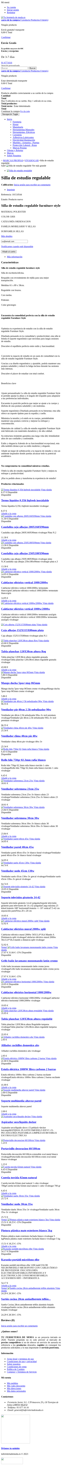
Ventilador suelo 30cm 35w (17, 1204)
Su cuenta (11, 7)
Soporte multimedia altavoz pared (21, 1100)
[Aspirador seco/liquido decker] (16, 1116)
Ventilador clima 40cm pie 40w (19, 735)
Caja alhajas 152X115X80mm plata (22, 630)
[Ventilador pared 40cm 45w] (15, 839)
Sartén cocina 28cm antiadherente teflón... (26, 1299)
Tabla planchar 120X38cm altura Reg (23, 651)
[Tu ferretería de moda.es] (13, 17)
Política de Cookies (16, 1369)
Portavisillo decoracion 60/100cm (20, 1148)
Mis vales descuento (16, 1386)
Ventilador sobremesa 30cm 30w (20, 818)
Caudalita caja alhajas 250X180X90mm (25, 553)
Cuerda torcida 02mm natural (19, 1177)
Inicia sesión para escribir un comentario (32, 185)
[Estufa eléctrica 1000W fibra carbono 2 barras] (23, 1058)
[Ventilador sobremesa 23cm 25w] (17, 780)
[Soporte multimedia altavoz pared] (17, 1090)
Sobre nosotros (13, 1364)
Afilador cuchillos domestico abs (20, 1045)
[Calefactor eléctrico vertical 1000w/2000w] (22, 603)
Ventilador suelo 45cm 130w (17, 870)
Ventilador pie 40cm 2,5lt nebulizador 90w (26, 709)
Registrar (11, 12)
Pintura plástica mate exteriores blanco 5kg (26, 1230)
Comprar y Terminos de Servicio (22, 1372)
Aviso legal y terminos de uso (20, 1359)
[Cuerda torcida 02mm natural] (16, 1167)
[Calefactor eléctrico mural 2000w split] (20, 921)
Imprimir (11, 189)
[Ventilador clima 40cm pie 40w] (16, 728)
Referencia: (6, 194)
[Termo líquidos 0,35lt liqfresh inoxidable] (21, 489)
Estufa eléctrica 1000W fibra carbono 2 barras (28, 1069)
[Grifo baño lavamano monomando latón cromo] (30, 947)
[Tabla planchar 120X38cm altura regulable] (22, 1010)
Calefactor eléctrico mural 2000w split (23, 928)
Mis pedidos (12, 1383)
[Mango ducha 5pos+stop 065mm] (17, 672)
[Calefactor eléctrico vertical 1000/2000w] (21, 571)
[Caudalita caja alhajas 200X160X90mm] (20, 516)
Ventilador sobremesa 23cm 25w (20, 788)
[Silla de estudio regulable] (19, 170)
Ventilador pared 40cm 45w (17, 847)
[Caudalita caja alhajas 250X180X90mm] (20, 542)
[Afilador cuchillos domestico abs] (17, 1037)
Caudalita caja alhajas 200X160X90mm (25, 526)
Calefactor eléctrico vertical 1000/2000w (24, 582)
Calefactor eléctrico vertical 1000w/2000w (25, 608)
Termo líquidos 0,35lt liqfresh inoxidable (25, 500)
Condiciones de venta (17, 1366)
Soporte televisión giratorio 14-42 (20, 897)
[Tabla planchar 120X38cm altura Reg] (19, 640)
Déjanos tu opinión (10, 1448)
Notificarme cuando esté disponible (17, 246)
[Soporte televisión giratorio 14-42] (17, 886)
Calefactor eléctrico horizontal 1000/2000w (26, 992)
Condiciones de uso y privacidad (22, 1361)
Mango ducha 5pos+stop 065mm (20, 683)
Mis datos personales (16, 1391)
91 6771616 (6, 62)
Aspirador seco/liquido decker (18, 1122)
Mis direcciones (14, 1388)
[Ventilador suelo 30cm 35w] (15, 1196)
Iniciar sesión (13, 10)
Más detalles (6, 236)
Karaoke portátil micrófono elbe (20, 1259)
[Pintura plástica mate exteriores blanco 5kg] (28, 1219)
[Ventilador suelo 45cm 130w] (15, 863)
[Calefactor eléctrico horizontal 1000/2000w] (22, 981)
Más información (14, 256)
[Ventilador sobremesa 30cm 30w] (17, 807)
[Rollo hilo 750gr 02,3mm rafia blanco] (19, 749)
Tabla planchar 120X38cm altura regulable (26, 1018)
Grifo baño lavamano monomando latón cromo (29, 960)
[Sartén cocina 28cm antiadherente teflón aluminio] (31, 1288)
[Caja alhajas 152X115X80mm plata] (18, 624)
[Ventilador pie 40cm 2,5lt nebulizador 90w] (22, 701)
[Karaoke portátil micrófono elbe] (17, 1249)
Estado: (5, 199)
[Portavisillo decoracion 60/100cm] (17, 1140)
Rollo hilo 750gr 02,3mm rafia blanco (23, 759)
